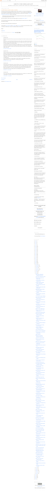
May (36, 467)
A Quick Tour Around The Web (40, 337)
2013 (36, 255)
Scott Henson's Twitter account (39, 15)
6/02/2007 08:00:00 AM (7, 48)
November (37, 266)
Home (17, 79)
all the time (19, 25)
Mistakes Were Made (38, 399)
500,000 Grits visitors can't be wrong (40, 444)
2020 (36, 246)
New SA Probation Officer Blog (40, 429)
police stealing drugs (8, 25)
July (36, 271)
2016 (36, 251)
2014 (36, 254)
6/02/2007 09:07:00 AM (7, 60)
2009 (36, 261)
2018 (36, 249)
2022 (36, 243)
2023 (36, 242)
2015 (36, 253)
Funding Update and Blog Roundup (40, 312)
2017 (36, 250)
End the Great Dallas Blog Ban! (40, 447)
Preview (37, 25)
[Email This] (16, 32)
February (37, 471)
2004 (36, 477)
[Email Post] (15, 32)
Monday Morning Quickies (39, 452)
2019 (36, 247)
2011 (36, 258)
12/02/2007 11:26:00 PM (7, 75)
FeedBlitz (43, 25)
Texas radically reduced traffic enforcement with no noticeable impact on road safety (39, 31)
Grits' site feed (42, 20)
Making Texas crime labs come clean (40, 341)
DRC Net (3, 30)
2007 (36, 263)
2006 (36, 474)
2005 (36, 476)
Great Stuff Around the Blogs (39, 427)
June (36, 273)
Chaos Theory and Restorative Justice (40, 276)
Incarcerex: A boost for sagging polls (40, 330)
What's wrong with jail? (39, 409)
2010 (36, 259)
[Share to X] (18, 32)
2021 (36, 245)
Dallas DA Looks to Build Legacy (40, 308)
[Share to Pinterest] (20, 32)
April (36, 469)
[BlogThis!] (17, 32)
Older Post (31, 79)
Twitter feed (38, 197)
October (37, 267)
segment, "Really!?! (24, 18)
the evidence (14, 25)
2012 (36, 257)
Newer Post (2, 79)
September (37, 269)
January (37, 473)
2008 (36, 262)
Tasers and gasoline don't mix (39, 329)
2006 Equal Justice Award (40, 209)
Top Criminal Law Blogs (39, 395)
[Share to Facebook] (19, 32)
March (37, 470)
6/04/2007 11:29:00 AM (7, 69)
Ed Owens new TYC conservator (40, 417)
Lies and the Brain (38, 382)
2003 (36, 478)
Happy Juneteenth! (38, 334)
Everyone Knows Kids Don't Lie (40, 362)
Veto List (37, 356)
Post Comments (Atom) (8, 81)
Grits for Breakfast (23, 4)
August (37, 270)
